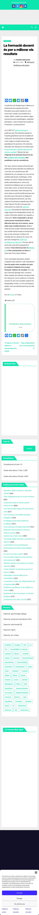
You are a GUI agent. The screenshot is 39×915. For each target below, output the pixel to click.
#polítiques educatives (21, 65)
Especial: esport (9, 630)
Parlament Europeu (21, 130)
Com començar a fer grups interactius (17, 527)
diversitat (16, 658)
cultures (7, 658)
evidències (7, 41)
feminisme (15, 671)
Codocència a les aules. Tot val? (15, 599)
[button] (36, 872)
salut (24, 697)
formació (24, 671)
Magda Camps (7, 419)
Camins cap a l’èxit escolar (13, 536)
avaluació (8, 653)
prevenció (8, 697)
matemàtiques (9, 684)
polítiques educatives (22, 692)
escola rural (8, 666)
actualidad (8, 645)
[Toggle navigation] (36, 27)
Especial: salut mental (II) (13, 624)
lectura (16, 679)
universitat (8, 710)
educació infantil (22, 662)
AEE (25, 645)
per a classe (8, 692)
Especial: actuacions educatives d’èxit (17, 619)
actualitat (17, 645)
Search (6, 441)
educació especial (27, 658)
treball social (22, 705)
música (18, 684)
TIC (13, 705)
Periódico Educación (23, 60)
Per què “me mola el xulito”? (14, 554)
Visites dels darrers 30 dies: (14, 476)
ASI (6, 649)
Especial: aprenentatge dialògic (15, 614)
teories (7, 705)
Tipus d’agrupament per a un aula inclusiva (27, 344)
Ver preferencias (19, 904)
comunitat (25, 653)
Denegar (19, 898)
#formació (30, 62)
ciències (16, 653)
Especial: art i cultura (11, 635)
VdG (16, 710)
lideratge (24, 679)
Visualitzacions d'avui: (12, 464)
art (30, 645)
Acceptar (19, 893)
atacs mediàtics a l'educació (18, 649)
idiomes (15, 675)
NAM (25, 684)
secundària (18, 701)
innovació (7, 679)
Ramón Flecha (7, 807)
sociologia (28, 701)
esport (30, 666)
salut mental (8, 701)
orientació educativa (22, 688)
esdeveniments (20, 666)
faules (7, 671)
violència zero (25, 710)
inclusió (23, 675)
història (7, 675)
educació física (9, 662)
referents (17, 697)
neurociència (8, 688)
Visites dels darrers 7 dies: (13, 470)
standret (12, 294)
